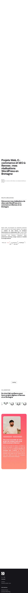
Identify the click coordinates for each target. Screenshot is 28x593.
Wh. (4, 577)
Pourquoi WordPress (5, 591)
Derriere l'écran (4, 589)
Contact (3, 581)
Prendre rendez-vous (6, 583)
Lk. (2, 577)
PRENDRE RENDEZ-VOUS (19, 35)
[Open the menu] (3, 35)
